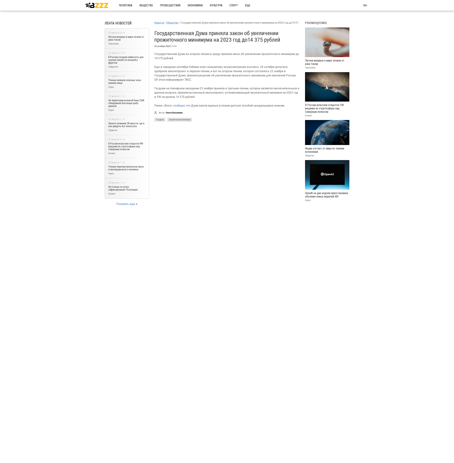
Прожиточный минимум (179, 119)
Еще (247, 5)
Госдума (160, 119)
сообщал (179, 105)
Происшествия (170, 5)
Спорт (233, 5)
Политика (125, 5)
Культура (216, 5)
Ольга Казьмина (174, 112)
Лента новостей (118, 23)
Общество (146, 5)
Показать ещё (125, 204)
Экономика (195, 5)
